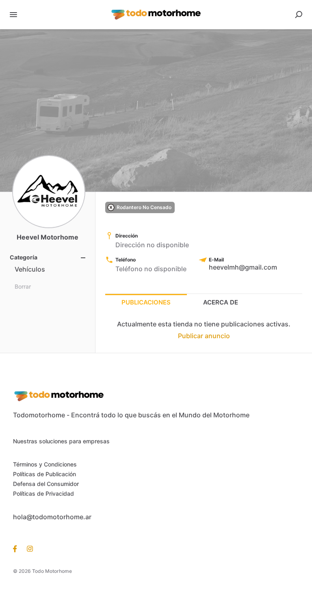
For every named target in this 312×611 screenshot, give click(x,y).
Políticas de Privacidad (43, 493)
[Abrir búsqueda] (298, 14)
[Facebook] (17, 548)
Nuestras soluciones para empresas (61, 441)
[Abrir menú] (13, 14)
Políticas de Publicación (44, 474)
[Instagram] (27, 548)
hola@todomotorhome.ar (52, 517)
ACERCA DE (220, 302)
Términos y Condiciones (45, 464)
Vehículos (30, 269)
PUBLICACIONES (146, 302)
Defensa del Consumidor (46, 483)
